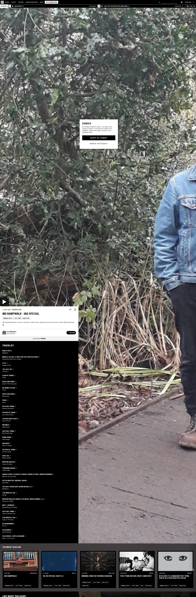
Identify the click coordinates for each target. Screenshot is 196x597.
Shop (41, 2)
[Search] (159, 2)
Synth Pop (105, 582)
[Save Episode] (75, 309)
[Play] (4, 301)
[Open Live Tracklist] (191, 6)
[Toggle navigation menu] (193, 2)
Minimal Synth (7, 318)
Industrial (26, 318)
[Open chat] (181, 2)
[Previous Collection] (192, 567)
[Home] (2, 2)
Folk (142, 585)
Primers (43, 338)
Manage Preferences (99, 144)
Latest (13, 2)
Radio (7, 2)
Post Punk (17, 318)
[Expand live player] (184, 6)
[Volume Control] (194, 6)
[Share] (70, 309)
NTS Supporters (51, 2)
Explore (21, 2)
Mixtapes (32, 2)
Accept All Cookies (98, 138)
